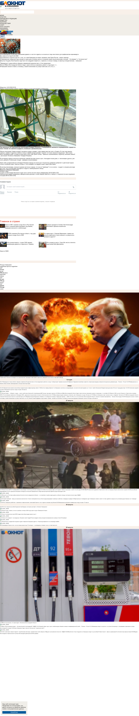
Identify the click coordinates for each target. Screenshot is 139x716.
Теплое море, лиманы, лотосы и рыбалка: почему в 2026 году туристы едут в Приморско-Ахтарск (25, 510)
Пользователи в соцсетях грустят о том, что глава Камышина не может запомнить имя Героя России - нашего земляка (34, 57)
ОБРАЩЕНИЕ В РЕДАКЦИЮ (8, 18)
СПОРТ (2, 25)
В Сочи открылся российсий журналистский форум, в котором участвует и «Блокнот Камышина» (25, 506)
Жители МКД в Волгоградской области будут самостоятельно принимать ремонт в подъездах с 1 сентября (83, 393)
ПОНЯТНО (14, 712)
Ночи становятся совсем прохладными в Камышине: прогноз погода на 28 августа (79, 398)
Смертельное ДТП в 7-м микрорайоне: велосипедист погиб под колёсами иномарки (22, 489)
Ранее (16, 192)
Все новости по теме (6, 56)
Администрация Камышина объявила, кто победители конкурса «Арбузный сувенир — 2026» (48, 396)
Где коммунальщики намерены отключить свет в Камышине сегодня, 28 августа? (72, 395)
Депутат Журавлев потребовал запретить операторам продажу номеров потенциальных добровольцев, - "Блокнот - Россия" (98, 381)
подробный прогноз (5, 266)
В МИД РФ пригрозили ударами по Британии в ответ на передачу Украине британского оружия (105, 489)
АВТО (9, 33)
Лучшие (9, 192)
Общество (3, 87)
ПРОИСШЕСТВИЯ (5, 23)
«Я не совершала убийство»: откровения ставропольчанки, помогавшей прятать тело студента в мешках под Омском (29, 502)
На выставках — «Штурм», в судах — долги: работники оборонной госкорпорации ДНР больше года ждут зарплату (29, 393)
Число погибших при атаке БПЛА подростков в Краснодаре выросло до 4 (19, 514)
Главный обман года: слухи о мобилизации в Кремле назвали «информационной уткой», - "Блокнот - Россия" (64, 626)
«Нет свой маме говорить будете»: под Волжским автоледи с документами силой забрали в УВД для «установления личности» (32, 631)
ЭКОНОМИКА (4, 28)
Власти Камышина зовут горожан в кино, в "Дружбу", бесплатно (109, 395)
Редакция (2, 38)
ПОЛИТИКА (3, 22)
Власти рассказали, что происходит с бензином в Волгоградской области (19, 622)
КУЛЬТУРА (3, 17)
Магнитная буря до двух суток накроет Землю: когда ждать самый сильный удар (62, 489)
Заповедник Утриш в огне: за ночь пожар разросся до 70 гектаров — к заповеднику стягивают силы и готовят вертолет (30, 525)
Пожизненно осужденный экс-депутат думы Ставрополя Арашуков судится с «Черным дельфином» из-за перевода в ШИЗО (31, 521)
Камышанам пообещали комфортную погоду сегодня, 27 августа (74, 502)
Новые (2, 192)
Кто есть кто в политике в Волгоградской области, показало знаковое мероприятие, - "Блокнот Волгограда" (97, 396)
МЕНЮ (2, 15)
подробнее (14, 266)
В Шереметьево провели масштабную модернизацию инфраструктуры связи (20, 387)
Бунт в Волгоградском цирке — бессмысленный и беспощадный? (18, 626)
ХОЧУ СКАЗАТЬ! (5, 26)
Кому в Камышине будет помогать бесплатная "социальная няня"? (29, 628)
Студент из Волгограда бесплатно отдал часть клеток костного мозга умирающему (24, 172)
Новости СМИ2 (4, 251)
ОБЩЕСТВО (3, 20)
